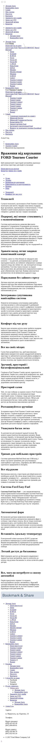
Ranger (12, 86)
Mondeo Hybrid (15, 72)
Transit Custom (15, 106)
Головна (8, 664)
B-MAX (13, 56)
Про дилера (9, 12)
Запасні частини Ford (18, 124)
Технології (9, 192)
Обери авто (14, 688)
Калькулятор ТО (16, 122)
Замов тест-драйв (15, 171)
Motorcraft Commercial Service (21, 120)
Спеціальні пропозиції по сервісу (23, 116)
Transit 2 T (14, 110)
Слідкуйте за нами (12, 678)
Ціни (7, 188)
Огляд (7, 178)
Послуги (8, 14)
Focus (12, 58)
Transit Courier (15, 100)
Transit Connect (15, 104)
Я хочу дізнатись (11, 686)
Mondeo (13, 70)
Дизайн (8, 180)
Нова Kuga (14, 66)
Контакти (9, 16)
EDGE (12, 68)
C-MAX (13, 64)
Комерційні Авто (12, 8)
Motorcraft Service (16, 118)
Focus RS (13, 62)
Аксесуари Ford (11, 48)
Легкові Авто (10, 6)
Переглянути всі (16, 606)
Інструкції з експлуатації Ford (21, 126)
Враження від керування (14, 182)
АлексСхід (9, 706)
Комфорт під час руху (13, 194)
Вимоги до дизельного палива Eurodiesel (25, 128)
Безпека (8, 186)
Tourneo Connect (16, 80)
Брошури (8, 24)
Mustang (13, 74)
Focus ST (13, 60)
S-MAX (13, 76)
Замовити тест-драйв (13, 18)
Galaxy (12, 78)
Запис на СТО (10, 20)
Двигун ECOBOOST (26, 48)
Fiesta (12, 52)
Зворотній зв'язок (12, 22)
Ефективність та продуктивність (17, 184)
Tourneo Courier (16, 82)
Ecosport (13, 54)
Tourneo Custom (16, 84)
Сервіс (7, 10)
